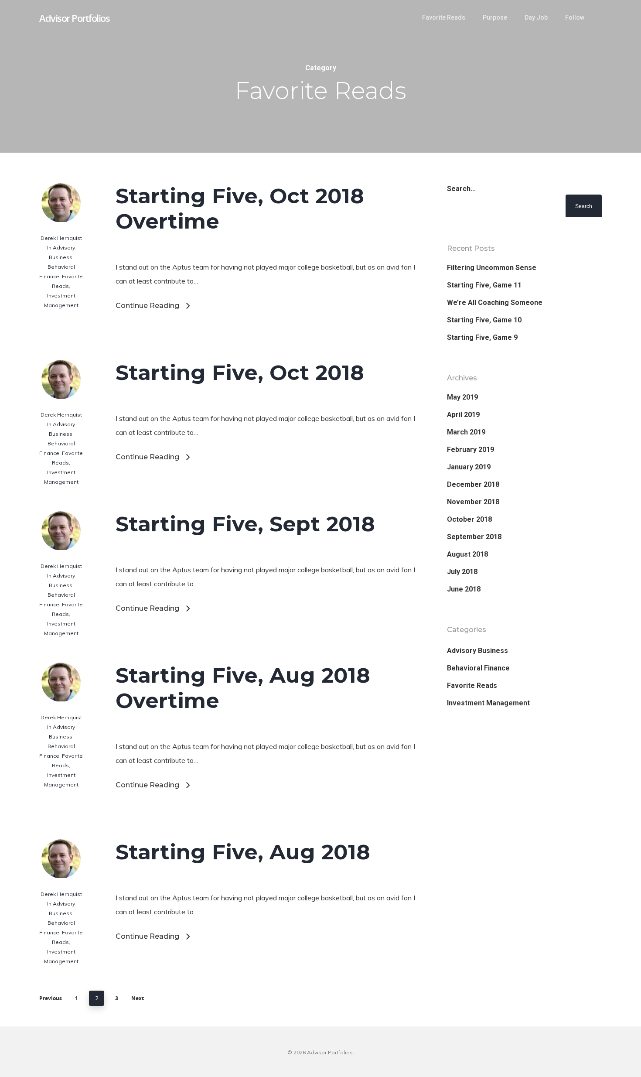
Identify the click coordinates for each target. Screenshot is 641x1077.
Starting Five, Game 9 (482, 337)
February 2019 (470, 449)
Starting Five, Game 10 (484, 320)
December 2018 (473, 484)
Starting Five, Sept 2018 (245, 524)
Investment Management (488, 703)
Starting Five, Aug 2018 (243, 852)
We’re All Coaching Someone (494, 302)
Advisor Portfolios (74, 18)
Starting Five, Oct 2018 (240, 372)
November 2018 (473, 502)
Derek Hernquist (61, 238)
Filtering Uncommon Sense (491, 267)
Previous (50, 998)
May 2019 (462, 397)
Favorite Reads (443, 17)
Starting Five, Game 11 (484, 285)
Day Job (536, 17)
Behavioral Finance (478, 668)
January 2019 (469, 467)
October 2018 (469, 519)
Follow (574, 17)
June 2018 (464, 589)
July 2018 (462, 572)
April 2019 (463, 414)
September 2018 (474, 537)
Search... (461, 189)
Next (137, 998)
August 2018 (467, 554)
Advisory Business (477, 650)
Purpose (495, 17)
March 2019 (466, 432)
